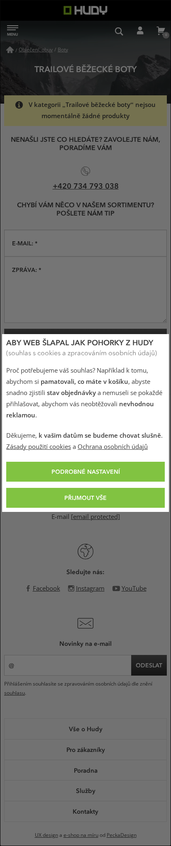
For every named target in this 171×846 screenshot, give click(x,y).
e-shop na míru (81, 835)
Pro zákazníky (85, 749)
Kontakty (85, 811)
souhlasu (14, 693)
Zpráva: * (26, 269)
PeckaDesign (122, 835)
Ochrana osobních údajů (113, 446)
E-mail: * (24, 243)
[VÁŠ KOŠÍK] (160, 31)
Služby (85, 790)
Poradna (86, 770)
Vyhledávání (119, 31)
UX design (46, 835)
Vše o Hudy (86, 728)
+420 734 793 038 (86, 186)
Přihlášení (139, 31)
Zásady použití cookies (38, 446)
